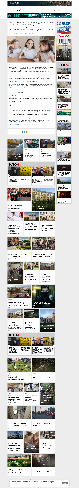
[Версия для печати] (53, 33)
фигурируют (11, 87)
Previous (9, 175)
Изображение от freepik (12, 64)
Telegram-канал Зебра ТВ (15, 124)
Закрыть (64, 483)
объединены (18, 85)
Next (54, 175)
